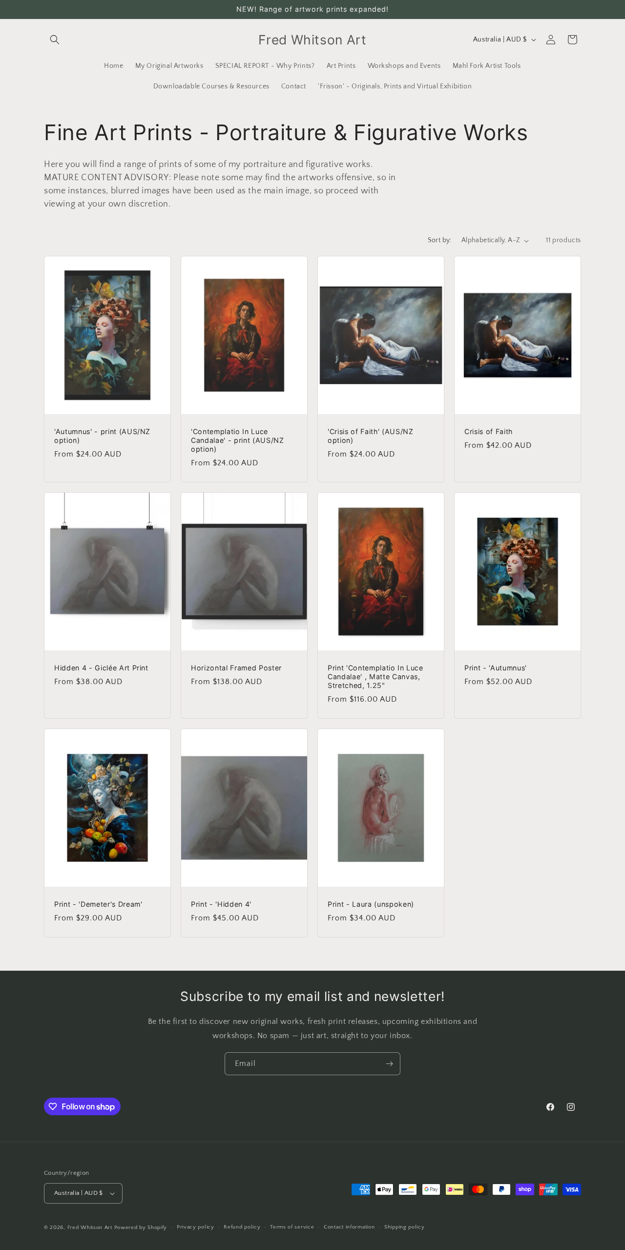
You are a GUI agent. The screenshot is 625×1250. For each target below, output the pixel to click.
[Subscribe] (389, 1063)
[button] (54, 39)
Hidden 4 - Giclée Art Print (101, 668)
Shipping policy (404, 1227)
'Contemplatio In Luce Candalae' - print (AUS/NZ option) (237, 440)
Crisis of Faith (488, 431)
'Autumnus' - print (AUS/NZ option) (102, 435)
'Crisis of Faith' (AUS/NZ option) (371, 435)
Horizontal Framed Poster (236, 668)
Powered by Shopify (140, 1227)
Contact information (349, 1227)
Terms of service (292, 1227)
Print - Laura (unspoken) (371, 904)
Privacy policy (195, 1227)
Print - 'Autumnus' (495, 668)
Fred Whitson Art (89, 1227)
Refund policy (242, 1227)
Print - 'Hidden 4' (221, 904)
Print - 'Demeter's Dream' (98, 904)
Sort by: (440, 240)
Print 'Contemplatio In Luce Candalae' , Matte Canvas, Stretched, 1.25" (375, 676)
